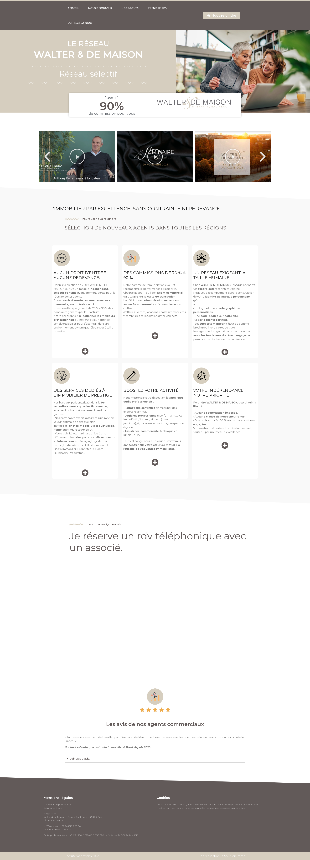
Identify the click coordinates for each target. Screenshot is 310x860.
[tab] (155, 759)
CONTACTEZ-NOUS (80, 22)
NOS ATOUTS (130, 8)
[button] (221, 15)
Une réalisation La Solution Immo (221, 856)
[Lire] (77, 156)
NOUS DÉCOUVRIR (100, 8)
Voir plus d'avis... (80, 758)
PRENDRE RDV (157, 8)
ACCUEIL (73, 8)
